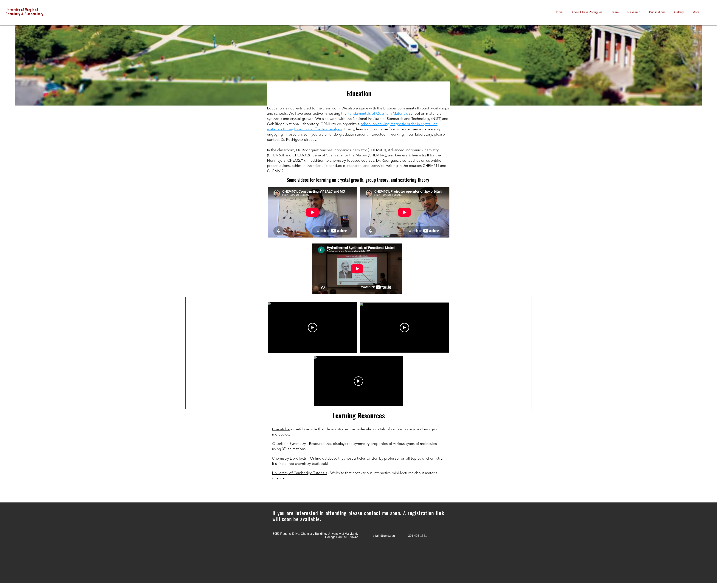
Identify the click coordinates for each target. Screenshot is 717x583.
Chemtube (281, 429)
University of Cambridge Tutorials (299, 473)
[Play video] (312, 327)
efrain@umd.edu (384, 535)
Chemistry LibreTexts (289, 458)
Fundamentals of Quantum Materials (377, 113)
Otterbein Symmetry (289, 443)
